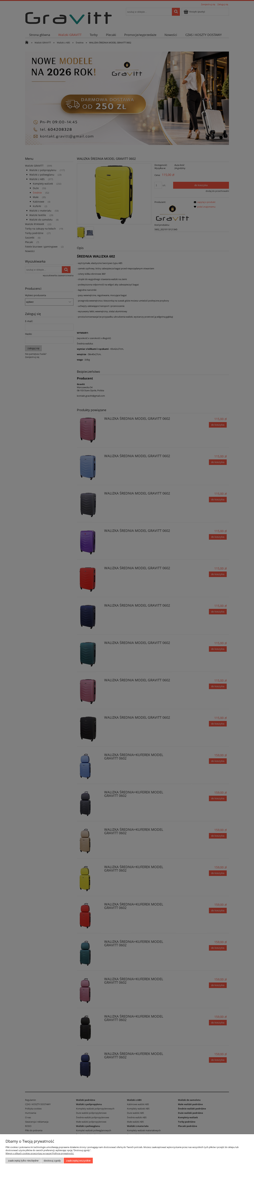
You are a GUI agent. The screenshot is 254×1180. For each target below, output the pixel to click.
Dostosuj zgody (52, 1160)
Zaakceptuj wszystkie (78, 1160)
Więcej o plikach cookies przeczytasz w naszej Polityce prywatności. (40, 1153)
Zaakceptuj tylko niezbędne (23, 1160)
